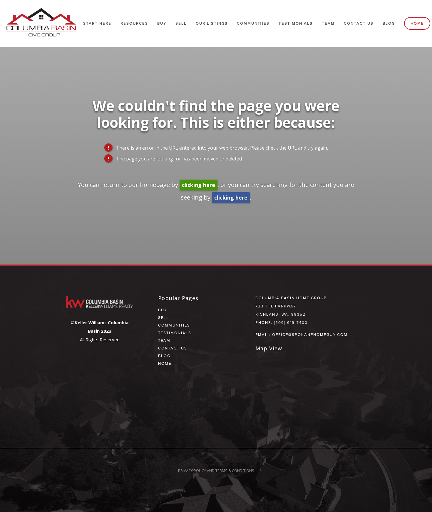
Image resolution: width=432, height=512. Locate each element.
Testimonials (296, 23)
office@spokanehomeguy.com (310, 334)
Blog (389, 23)
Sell (163, 317)
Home (417, 23)
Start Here (97, 23)
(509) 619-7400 (291, 322)
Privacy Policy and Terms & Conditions (216, 470)
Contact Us (359, 23)
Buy (161, 23)
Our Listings (212, 23)
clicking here (198, 184)
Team (328, 23)
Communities (174, 325)
